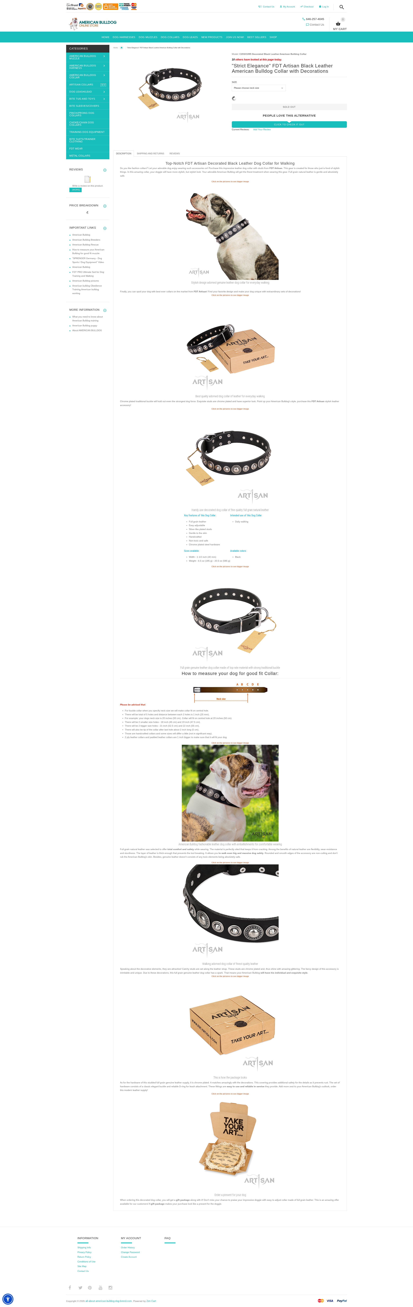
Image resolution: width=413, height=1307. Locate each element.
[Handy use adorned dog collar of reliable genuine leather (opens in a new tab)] (230, 616)
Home (115, 48)
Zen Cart (151, 1301)
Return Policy (84, 1257)
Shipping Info (84, 1247)
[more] (75, 190)
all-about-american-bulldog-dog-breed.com (109, 1301)
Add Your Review (262, 129)
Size (234, 82)
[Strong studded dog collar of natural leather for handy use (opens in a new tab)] (230, 345)
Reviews (175, 153)
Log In (325, 6)
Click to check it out (289, 124)
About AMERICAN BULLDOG (87, 330)
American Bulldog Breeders (86, 239)
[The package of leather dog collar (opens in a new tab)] (230, 1026)
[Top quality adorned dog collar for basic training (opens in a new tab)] (230, 912)
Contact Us (317, 24)
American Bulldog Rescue (85, 244)
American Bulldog (81, 234)
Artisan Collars (121, 48)
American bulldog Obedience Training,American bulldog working (87, 289)
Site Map (81, 1266)
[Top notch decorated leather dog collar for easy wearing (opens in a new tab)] (230, 231)
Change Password (130, 1252)
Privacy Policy (84, 1252)
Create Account (129, 1257)
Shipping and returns (150, 153)
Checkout (308, 6)
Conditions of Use (86, 1261)
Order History (128, 1247)
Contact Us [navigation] (268, 6)
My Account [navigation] (289, 6)
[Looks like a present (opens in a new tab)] (230, 1143)
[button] (341, 7)
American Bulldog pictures (85, 280)
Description (123, 153)
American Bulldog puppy (84, 325)
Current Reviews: (240, 129)
